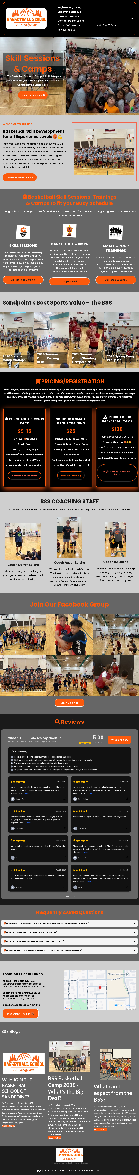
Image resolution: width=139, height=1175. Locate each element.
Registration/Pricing (69, 7)
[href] (100, 990)
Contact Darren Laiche (71, 20)
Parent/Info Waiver (69, 25)
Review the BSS (66, 29)
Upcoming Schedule (70, 11)
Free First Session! (68, 16)
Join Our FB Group (107, 25)
